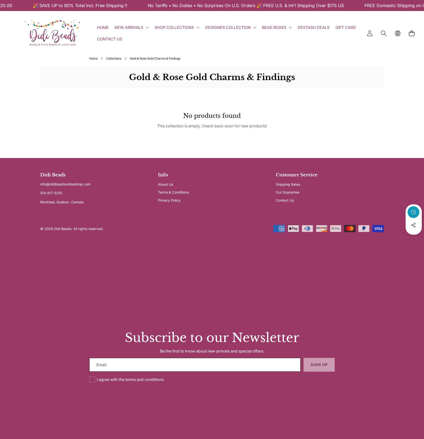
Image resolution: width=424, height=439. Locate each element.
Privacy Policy (169, 200)
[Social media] (413, 225)
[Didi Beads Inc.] (52, 33)
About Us (165, 184)
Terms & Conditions (173, 192)
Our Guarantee (287, 192)
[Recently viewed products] (413, 212)
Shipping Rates (288, 184)
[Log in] (369, 33)
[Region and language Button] (397, 33)
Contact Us (285, 200)
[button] (383, 33)
